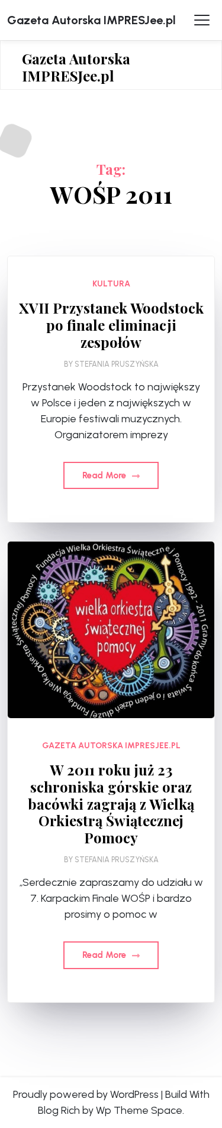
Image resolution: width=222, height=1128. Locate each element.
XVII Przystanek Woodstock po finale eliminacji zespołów (111, 324)
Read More (105, 475)
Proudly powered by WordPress (86, 1094)
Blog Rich (59, 1110)
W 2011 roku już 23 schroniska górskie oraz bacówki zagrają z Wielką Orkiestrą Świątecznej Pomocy (111, 803)
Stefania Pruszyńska (117, 364)
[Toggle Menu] (202, 20)
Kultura (111, 284)
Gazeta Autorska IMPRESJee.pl (91, 20)
